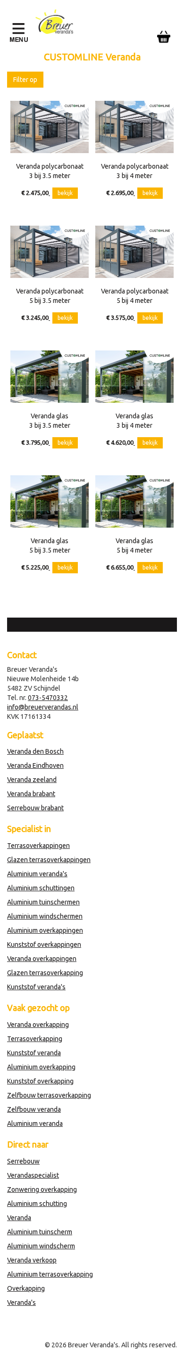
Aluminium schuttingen (41, 888)
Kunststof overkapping (40, 1081)
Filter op (25, 79)
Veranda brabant (31, 794)
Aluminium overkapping (41, 1067)
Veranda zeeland (32, 779)
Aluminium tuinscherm (39, 1232)
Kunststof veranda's (36, 987)
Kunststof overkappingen (44, 944)
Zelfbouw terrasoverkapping (49, 1095)
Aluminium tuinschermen (43, 902)
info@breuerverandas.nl (42, 707)
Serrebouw (23, 1161)
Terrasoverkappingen (38, 845)
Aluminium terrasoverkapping (50, 1274)
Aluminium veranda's (37, 874)
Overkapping (26, 1288)
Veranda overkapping (38, 1024)
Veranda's (21, 1302)
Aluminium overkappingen (45, 930)
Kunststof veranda (34, 1053)
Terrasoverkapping (34, 1039)
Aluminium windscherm (41, 1246)
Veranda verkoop (32, 1260)
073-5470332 (48, 697)
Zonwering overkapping (42, 1189)
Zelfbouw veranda (34, 1109)
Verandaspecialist (33, 1175)
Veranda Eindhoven (35, 765)
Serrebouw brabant (35, 808)
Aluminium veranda (35, 1123)
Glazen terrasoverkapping (45, 973)
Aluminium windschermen (45, 916)
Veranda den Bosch (35, 751)
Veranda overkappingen (41, 958)
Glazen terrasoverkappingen (49, 859)
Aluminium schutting (37, 1203)
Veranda (19, 1218)
